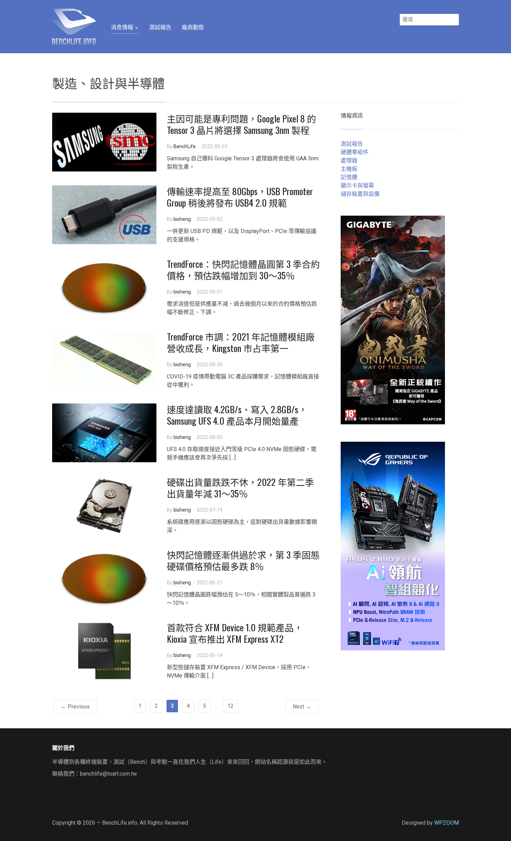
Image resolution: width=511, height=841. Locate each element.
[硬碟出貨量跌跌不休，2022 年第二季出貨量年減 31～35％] (104, 505)
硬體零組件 (354, 152)
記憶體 (349, 177)
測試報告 (160, 27)
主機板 (349, 169)
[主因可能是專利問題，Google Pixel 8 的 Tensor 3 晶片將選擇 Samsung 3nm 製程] (104, 141)
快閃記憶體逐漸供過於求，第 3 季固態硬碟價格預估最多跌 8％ (243, 560)
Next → (302, 706)
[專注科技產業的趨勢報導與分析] (74, 26)
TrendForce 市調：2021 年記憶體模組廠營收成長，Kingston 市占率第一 (241, 342)
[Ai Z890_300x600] (393, 545)
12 (230, 706)
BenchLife (184, 146)
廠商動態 (193, 27)
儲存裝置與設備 (360, 194)
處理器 (349, 160)
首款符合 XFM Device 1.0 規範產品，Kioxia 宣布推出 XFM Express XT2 (235, 633)
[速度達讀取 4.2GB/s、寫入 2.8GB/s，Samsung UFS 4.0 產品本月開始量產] (104, 432)
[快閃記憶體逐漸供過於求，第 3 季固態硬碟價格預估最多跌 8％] (104, 577)
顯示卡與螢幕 (357, 185)
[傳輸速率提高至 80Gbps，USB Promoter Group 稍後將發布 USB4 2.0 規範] (104, 214)
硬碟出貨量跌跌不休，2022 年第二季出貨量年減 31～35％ (240, 487)
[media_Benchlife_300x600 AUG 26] (393, 319)
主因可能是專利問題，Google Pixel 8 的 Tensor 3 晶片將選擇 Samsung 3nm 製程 (241, 124)
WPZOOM (446, 822)
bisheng (182, 219)
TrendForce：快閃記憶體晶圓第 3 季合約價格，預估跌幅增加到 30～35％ (243, 269)
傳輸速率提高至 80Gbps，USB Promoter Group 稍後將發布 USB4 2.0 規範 (240, 197)
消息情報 (122, 27)
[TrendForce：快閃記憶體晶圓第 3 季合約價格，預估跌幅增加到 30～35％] (104, 286)
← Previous (75, 706)
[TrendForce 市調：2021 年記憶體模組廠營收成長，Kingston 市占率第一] (104, 359)
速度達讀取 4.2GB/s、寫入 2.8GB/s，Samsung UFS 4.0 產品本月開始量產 (237, 415)
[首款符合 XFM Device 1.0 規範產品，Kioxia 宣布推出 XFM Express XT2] (104, 650)
